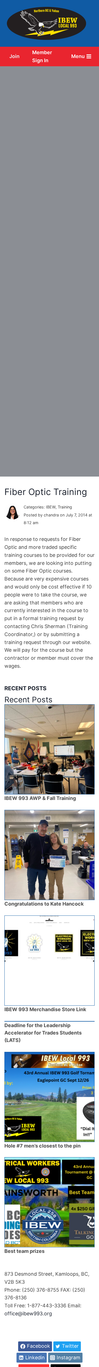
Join (14, 56)
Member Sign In (42, 56)
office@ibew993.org (28, 1313)
